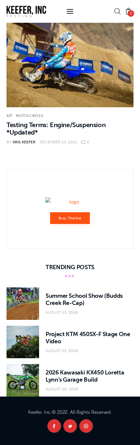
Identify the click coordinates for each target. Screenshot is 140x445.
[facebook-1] (54, 426)
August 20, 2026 (62, 389)
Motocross (29, 115)
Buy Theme (70, 218)
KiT (10, 115)
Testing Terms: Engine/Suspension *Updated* (56, 128)
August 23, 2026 (62, 312)
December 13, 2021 (58, 142)
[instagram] (86, 426)
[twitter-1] (70, 426)
